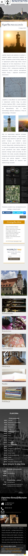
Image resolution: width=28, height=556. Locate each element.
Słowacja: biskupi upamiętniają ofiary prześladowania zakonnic (13, 542)
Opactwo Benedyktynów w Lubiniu (20, 1)
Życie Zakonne (5, 525)
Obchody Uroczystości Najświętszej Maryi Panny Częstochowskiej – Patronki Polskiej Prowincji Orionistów (13, 537)
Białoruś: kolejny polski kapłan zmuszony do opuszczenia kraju (13, 535)
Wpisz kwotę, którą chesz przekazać (14, 252)
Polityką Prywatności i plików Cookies (12, 548)
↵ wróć (23, 217)
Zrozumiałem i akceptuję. (16, 552)
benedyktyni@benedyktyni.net (13, 512)
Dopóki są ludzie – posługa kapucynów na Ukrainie (13, 530)
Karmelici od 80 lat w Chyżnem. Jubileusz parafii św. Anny (13, 527)
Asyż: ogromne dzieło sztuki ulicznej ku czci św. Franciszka (13, 539)
